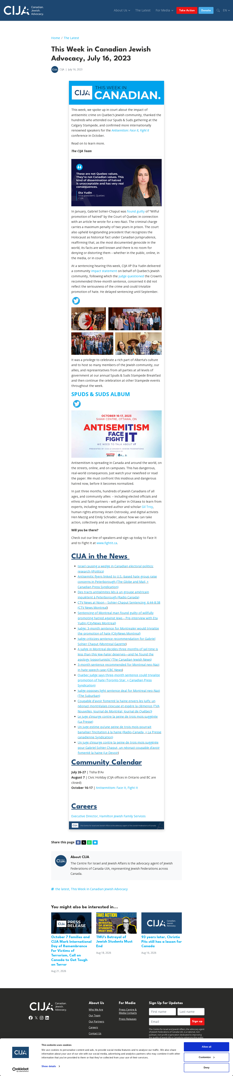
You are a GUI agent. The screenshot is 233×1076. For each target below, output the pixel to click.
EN (225, 10)
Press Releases (127, 1019)
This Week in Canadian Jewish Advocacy (99, 889)
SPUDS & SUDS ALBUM (100, 394)
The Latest (143, 10)
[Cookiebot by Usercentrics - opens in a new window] (20, 1069)
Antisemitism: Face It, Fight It (117, 788)
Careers (93, 1027)
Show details (49, 1066)
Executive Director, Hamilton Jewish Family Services (108, 816)
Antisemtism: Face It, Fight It (130, 130)
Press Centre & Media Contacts (128, 1011)
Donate (206, 10)
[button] (218, 10)
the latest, (62, 889)
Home (55, 38)
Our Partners (96, 1021)
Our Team (94, 1015)
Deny (206, 1067)
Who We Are (96, 1009)
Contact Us (95, 1033)
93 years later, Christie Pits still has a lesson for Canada (161, 941)
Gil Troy (147, 507)
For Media (163, 10)
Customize (205, 1057)
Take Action (187, 10)
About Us (121, 10)
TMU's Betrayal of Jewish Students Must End (114, 941)
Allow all (206, 1046)
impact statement (104, 271)
